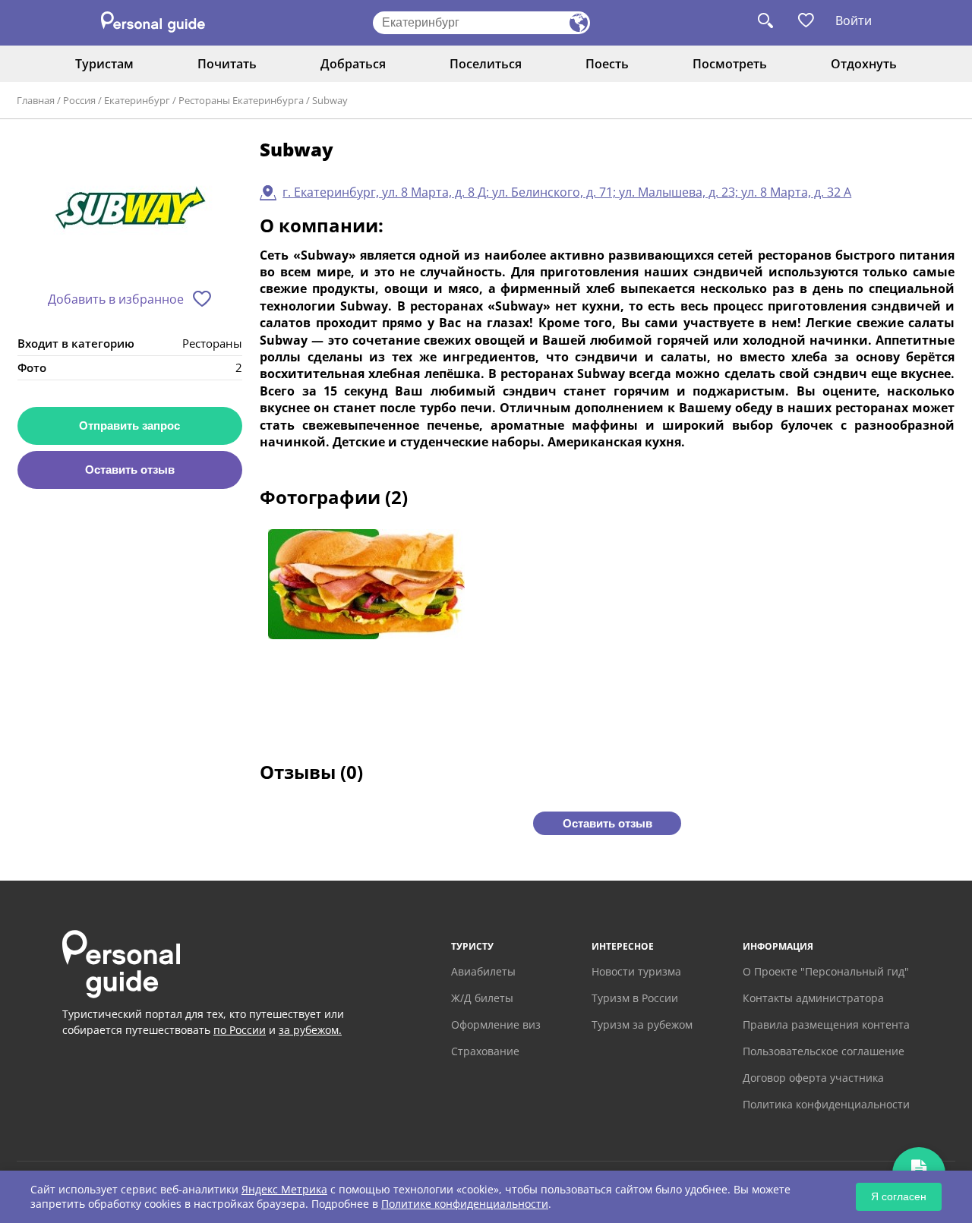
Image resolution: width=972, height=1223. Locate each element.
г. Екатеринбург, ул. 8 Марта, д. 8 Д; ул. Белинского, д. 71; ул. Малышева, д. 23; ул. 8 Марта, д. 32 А (566, 192)
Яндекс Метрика (284, 1189)
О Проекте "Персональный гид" (826, 971)
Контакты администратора (813, 998)
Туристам (104, 63)
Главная (36, 100)
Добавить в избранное (116, 299)
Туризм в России (635, 998)
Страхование (485, 1051)
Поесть (607, 63)
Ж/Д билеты (482, 998)
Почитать (227, 63)
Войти (853, 20)
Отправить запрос (129, 425)
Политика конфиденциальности (826, 1104)
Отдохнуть (864, 63)
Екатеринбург (137, 100)
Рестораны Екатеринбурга (241, 100)
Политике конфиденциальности (464, 1203)
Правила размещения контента (826, 1024)
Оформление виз (496, 1024)
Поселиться (486, 63)
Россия (79, 100)
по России (239, 1030)
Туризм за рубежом (642, 1024)
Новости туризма (636, 971)
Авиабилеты (483, 971)
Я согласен (898, 1196)
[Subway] (129, 210)
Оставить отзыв (130, 469)
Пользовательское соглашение (823, 1051)
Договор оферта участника (813, 1077)
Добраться (353, 63)
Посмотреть (730, 63)
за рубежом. (310, 1030)
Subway (330, 100)
